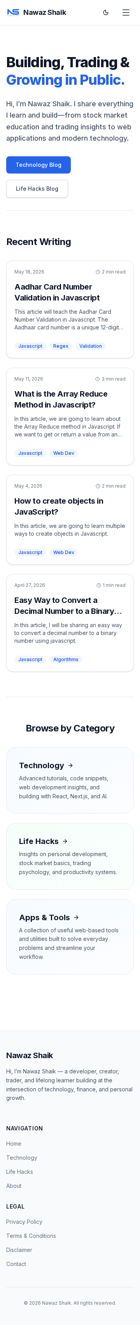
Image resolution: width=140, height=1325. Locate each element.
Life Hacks (19, 1171)
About (13, 1185)
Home (13, 1143)
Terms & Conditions (31, 1235)
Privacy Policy (24, 1221)
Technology (21, 1157)
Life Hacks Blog (37, 188)
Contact (16, 1264)
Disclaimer (19, 1249)
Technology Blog (38, 164)
